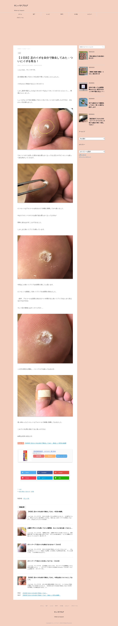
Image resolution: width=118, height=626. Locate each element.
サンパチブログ (21, 5)
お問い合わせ (82, 155)
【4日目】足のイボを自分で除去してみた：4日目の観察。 (45, 511)
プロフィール (20, 17)
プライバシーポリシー (85, 157)
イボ (20, 489)
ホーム (20, 14)
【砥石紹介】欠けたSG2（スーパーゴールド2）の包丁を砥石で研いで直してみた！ (97, 121)
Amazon (50, 456)
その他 (75, 14)
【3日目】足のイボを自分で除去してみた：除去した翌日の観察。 (41, 595)
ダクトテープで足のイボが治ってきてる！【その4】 (43, 561)
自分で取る (22, 491)
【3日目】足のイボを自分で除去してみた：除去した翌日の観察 (45, 443)
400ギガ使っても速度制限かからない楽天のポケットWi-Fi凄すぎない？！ (97, 89)
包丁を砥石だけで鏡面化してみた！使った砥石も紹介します (96, 105)
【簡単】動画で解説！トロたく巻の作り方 (96, 73)
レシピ (48, 14)
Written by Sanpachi (59, 616)
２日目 (32, 491)
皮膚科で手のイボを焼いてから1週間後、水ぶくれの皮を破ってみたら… (49, 528)
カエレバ (39, 453)
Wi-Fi (62, 14)
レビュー (89, 14)
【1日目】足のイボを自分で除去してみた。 (35, 593)
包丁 (34, 14)
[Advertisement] (59, 32)
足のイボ (27, 491)
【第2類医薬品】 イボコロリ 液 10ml (44, 451)
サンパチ (26, 498)
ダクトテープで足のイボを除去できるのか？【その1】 (44, 544)
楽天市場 (38, 456)
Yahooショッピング (61, 456)
